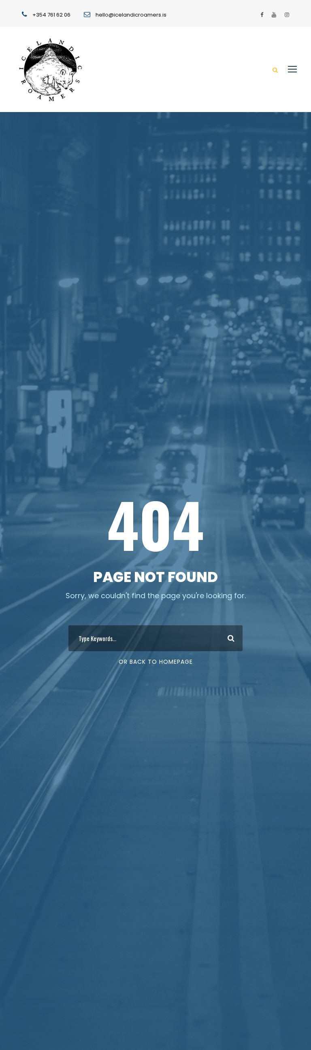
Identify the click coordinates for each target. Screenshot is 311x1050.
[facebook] (261, 15)
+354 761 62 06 (51, 15)
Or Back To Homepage (156, 662)
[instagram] (287, 15)
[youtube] (274, 15)
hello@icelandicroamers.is (131, 15)
